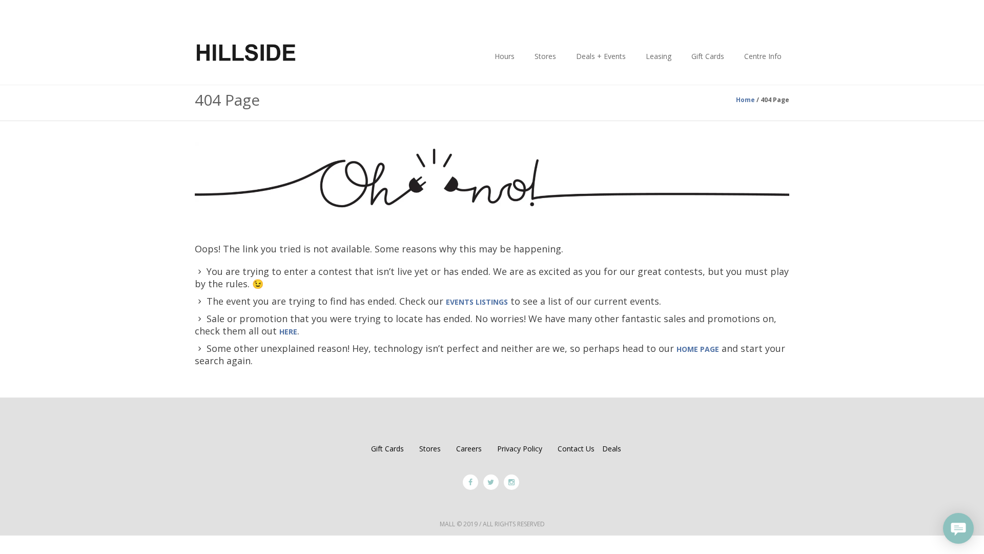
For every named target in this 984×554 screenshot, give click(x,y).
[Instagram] (511, 482)
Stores (430, 448)
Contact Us (576, 448)
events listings (477, 302)
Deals (611, 448)
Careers (469, 448)
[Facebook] (470, 482)
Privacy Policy (519, 448)
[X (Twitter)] (491, 482)
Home (745, 99)
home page (697, 349)
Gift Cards (387, 448)
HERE (288, 332)
